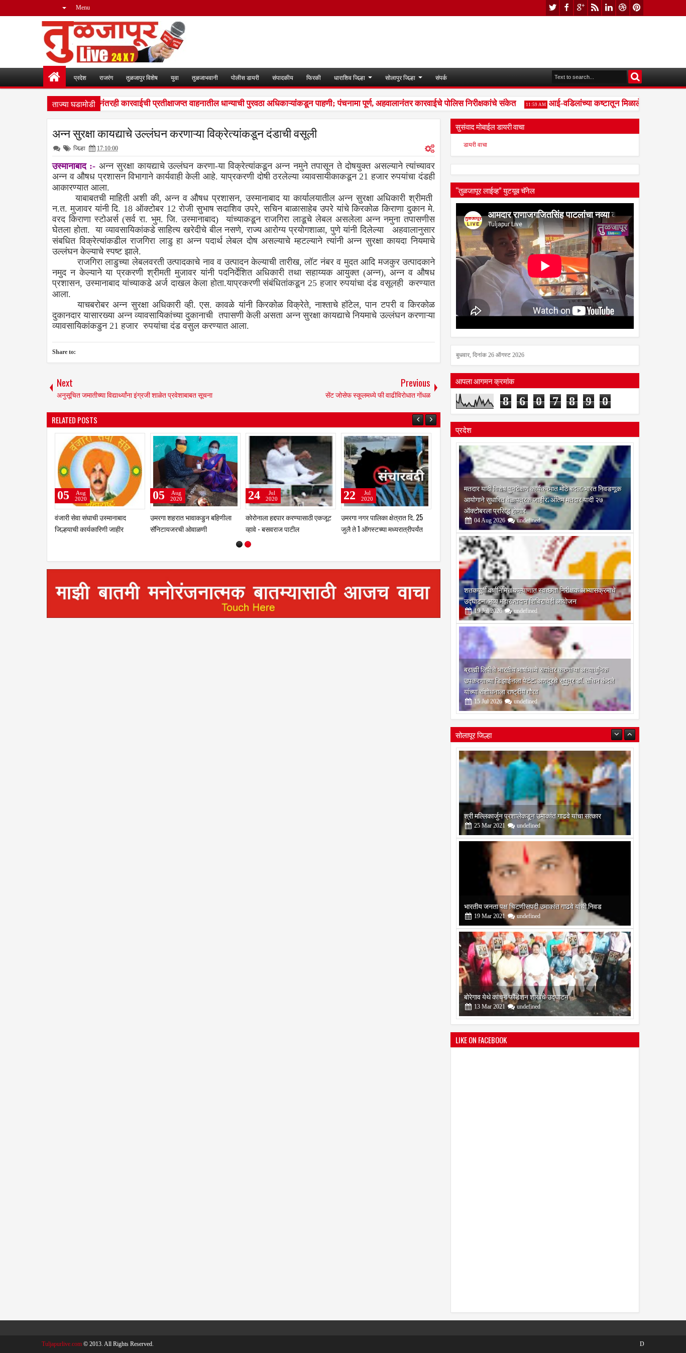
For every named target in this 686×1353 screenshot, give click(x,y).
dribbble (622, 8)
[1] (239, 544)
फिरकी (313, 77)
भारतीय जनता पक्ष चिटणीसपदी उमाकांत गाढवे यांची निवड (533, 905)
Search (635, 76)
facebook (566, 8)
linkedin (608, 8)
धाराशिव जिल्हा (349, 77)
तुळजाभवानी (205, 77)
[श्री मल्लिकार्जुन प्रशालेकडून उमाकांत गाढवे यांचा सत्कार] (545, 793)
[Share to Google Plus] (134, 443)
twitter (552, 8)
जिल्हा (79, 148)
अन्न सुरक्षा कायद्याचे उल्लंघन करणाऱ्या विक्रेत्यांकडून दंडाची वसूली (184, 132)
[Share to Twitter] (123, 443)
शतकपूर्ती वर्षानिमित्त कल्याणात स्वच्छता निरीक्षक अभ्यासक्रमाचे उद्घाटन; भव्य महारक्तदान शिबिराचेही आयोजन (540, 595)
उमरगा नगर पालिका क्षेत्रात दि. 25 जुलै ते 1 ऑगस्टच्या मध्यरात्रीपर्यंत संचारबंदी (382, 529)
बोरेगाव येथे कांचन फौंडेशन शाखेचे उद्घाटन (516, 996)
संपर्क (441, 77)
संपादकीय (282, 77)
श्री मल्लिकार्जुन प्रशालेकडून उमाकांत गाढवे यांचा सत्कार (532, 815)
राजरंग (106, 77)
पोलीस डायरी (245, 77)
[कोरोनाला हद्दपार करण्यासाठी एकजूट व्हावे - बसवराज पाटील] (291, 471)
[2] (248, 544)
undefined (528, 520)
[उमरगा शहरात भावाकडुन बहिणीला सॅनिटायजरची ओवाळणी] (195, 471)
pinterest (636, 8)
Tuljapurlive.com (62, 1343)
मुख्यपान (54, 77)
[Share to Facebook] (112, 443)
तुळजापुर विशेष (142, 77)
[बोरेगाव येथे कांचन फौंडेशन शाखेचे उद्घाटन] (545, 974)
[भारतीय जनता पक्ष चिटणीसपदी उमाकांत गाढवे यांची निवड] (545, 883)
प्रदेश (80, 77)
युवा (175, 77)
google (580, 8)
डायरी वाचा (475, 144)
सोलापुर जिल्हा (400, 77)
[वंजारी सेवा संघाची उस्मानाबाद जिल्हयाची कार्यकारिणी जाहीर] (100, 471)
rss (594, 8)
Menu (83, 7)
